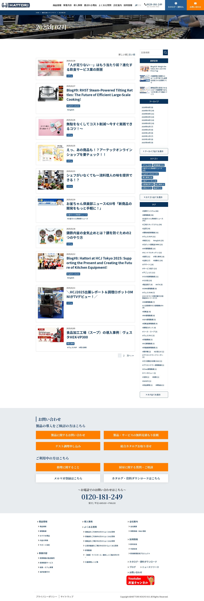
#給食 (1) (155, 377)
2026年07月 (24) (148, 110)
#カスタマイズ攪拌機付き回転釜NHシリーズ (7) (152, 297)
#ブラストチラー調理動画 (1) (153, 365)
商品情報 (57, 5)
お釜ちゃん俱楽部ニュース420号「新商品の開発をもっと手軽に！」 (99, 206)
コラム (69, 76)
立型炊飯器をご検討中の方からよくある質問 (101, 545)
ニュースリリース (150, 566)
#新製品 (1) (160, 385)
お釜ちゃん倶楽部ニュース (77, 214)
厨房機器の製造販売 (47, 558)
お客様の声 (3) (147, 184)
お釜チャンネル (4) (149, 181)
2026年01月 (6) (147, 130)
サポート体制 (45, 545)
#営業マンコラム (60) (150, 211)
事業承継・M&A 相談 (138, 531)
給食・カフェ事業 (46, 567)
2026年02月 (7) (147, 126)
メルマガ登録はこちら (68, 478)
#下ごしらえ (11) (148, 272)
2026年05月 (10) (148, 117)
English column (73, 106)
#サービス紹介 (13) (149, 268)
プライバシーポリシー (46, 596)
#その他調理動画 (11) (150, 276)
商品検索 (43, 526)
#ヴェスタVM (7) (148, 292)
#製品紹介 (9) (147, 284)
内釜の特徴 (44, 540)
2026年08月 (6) (147, 107)
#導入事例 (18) (158, 256)
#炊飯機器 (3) (147, 339)
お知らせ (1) (146, 188)
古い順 (132, 54)
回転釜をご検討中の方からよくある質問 (100, 541)
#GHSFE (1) (146, 381)
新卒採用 (133, 544)
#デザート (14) (147, 264)
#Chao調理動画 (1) (149, 369)
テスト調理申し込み (68, 446)
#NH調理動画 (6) (148, 315)
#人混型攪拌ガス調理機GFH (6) (152, 306)
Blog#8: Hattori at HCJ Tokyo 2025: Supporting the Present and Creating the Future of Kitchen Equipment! (99, 263)
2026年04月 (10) (148, 120)
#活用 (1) (145, 377)
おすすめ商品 (45, 535)
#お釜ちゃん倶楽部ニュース (77, 218)
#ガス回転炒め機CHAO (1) (152, 361)
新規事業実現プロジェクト (140, 553)
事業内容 (67, 5)
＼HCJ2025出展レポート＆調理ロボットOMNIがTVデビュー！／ (99, 294)
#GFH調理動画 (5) (149, 319)
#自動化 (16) (158, 260)
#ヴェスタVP (72, 347)
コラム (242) (147, 165)
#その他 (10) (147, 280)
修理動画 (88, 550)
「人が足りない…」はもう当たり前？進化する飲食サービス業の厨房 (99, 67)
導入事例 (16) (147, 177)
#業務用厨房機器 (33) (150, 232)
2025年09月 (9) (147, 142)
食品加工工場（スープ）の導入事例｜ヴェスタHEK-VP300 (99, 334)
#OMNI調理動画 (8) (149, 288)
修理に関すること (68, 467)
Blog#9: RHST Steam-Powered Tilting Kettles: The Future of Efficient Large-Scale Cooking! (99, 95)
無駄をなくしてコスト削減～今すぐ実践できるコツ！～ (99, 126)
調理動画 (43, 531)
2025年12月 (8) (147, 133)
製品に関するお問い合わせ (68, 435)
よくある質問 (105, 5)
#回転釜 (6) (146, 311)
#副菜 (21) (146, 256)
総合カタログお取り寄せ (136, 446)
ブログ (132, 566)
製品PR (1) (158, 188)
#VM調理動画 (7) (148, 302)
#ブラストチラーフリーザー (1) (152, 356)
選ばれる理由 (90, 5)
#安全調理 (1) (147, 385)
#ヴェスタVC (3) (148, 335)
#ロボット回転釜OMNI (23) (152, 244)
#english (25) (158, 240)
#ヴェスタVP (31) (148, 236)
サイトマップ (67, 596)
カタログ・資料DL (176, 6)
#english (70, 110)
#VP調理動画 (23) (148, 248)
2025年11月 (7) (147, 136)
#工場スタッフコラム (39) (152, 224)
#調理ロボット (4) (149, 327)
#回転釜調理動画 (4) (149, 323)
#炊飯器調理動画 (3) (149, 347)
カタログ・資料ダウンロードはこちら (136, 478)
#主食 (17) (146, 260)
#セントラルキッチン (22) (152, 252)
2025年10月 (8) (147, 139)
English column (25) (150, 174)
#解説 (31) (146, 240)
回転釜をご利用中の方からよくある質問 (100, 532)
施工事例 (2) (159, 184)
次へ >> (130, 355)
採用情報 (128, 5)
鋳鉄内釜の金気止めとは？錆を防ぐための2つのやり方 (98, 235)
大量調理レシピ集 (91, 562)
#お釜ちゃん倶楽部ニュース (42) (152, 219)
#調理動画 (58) (147, 215)
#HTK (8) (159, 284)
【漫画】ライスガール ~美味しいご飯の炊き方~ (102, 556)
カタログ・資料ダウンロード (143, 561)
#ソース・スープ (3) (149, 331)
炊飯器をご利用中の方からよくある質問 (100, 536)
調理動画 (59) (159, 165)
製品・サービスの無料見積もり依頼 (136, 435)
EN (139, 5)
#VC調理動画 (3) (148, 343)
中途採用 (133, 549)
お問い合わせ (195, 6)
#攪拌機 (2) (146, 351)
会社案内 (117, 5)
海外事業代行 (45, 572)
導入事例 (78, 5)
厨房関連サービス (46, 562)
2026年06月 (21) (148, 114)
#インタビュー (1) (149, 373)
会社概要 (133, 526)
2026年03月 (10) (148, 123)
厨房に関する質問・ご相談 (136, 467)
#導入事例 (83, 347)
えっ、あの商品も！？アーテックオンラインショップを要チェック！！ (99, 152)
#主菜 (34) (146, 228)
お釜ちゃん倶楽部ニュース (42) (152, 169)
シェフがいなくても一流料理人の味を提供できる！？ (99, 177)
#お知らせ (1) (159, 351)
